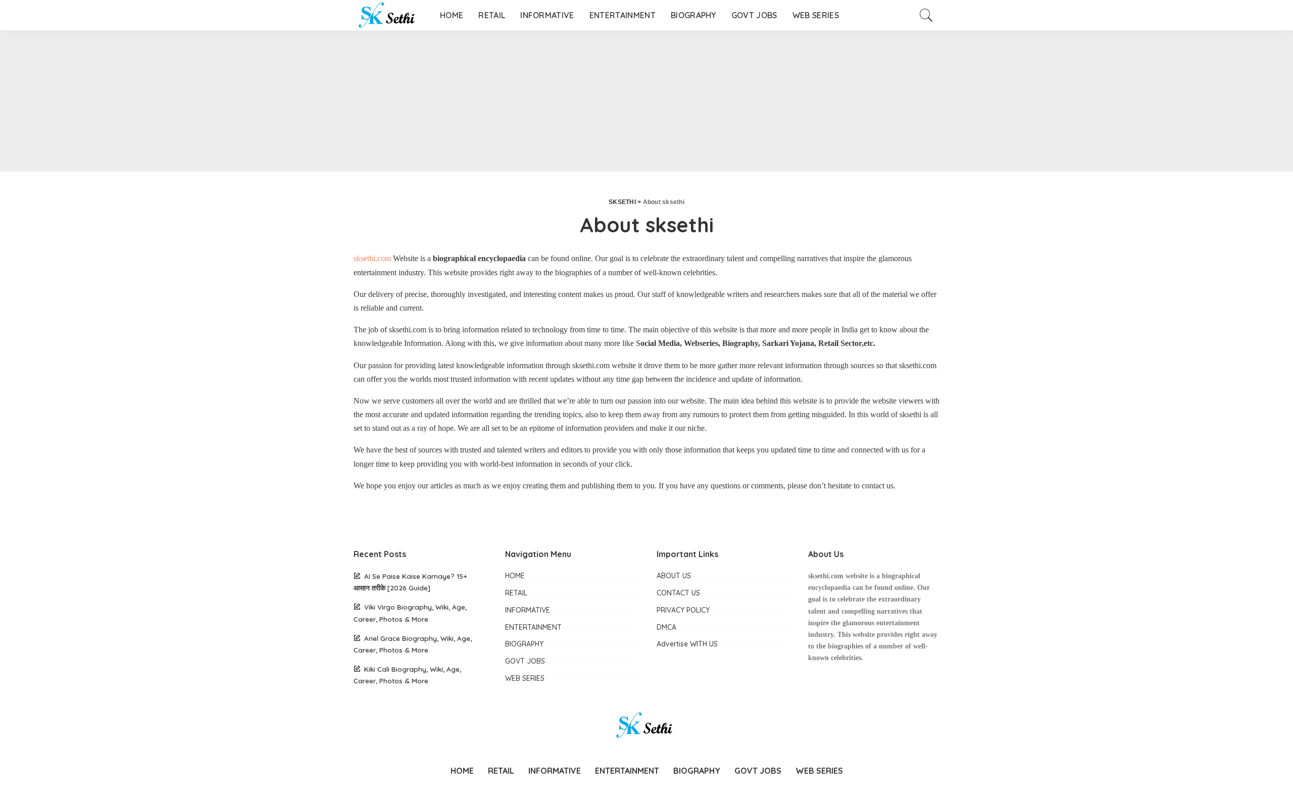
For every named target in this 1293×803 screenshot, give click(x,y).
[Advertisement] (303, 101)
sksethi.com (372, 258)
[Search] (926, 15)
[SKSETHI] (389, 15)
